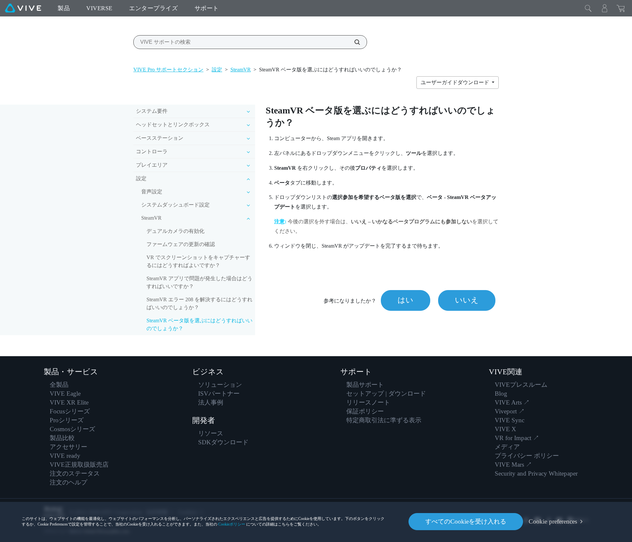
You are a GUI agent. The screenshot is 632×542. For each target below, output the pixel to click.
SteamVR (240, 69)
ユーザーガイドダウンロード (455, 82)
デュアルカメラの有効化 (175, 231)
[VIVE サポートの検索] (353, 42)
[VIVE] (23, 8)
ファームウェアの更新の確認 (180, 244)
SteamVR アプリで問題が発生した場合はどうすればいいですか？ (199, 282)
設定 (217, 69)
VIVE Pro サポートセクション (168, 69)
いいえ (467, 300)
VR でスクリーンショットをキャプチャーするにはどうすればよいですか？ (198, 261)
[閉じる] (588, 8)
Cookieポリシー (231, 524)
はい (405, 300)
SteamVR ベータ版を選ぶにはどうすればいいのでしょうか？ (199, 324)
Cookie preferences (553, 521)
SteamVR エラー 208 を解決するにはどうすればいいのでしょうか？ (199, 303)
